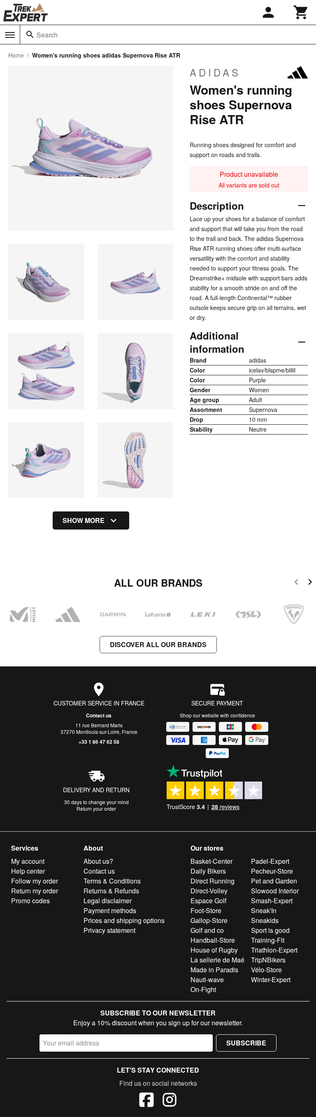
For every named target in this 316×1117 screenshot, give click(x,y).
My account (27, 861)
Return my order (34, 890)
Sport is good (270, 930)
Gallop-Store (209, 920)
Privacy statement (109, 930)
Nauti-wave (207, 979)
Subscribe (246, 1043)
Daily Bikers (208, 871)
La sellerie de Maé (217, 959)
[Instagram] (169, 1101)
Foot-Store (206, 910)
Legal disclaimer (108, 900)
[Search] (30, 34)
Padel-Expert (270, 861)
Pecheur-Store (272, 871)
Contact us (99, 715)
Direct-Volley (209, 890)
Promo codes (30, 900)
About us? (98, 861)
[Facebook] (146, 1101)
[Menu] (10, 35)
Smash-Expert (272, 900)
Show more (84, 520)
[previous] (296, 583)
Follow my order (34, 881)
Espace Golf (208, 900)
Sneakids (265, 920)
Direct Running (213, 881)
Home (16, 55)
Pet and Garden (274, 881)
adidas (215, 72)
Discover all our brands (158, 644)
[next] (310, 583)
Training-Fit (267, 940)
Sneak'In (263, 910)
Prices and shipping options (124, 920)
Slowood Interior (275, 890)
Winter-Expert (270, 979)
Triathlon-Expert (274, 950)
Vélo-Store (266, 969)
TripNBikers (268, 959)
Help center (28, 871)
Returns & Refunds (111, 890)
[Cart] (301, 12)
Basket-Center (211, 861)
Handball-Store (213, 940)
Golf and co (207, 930)
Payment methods (110, 910)
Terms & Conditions (112, 881)
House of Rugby (214, 950)
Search (47, 34)
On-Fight (203, 989)
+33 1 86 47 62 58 (99, 741)
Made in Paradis (214, 969)
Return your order (96, 808)
